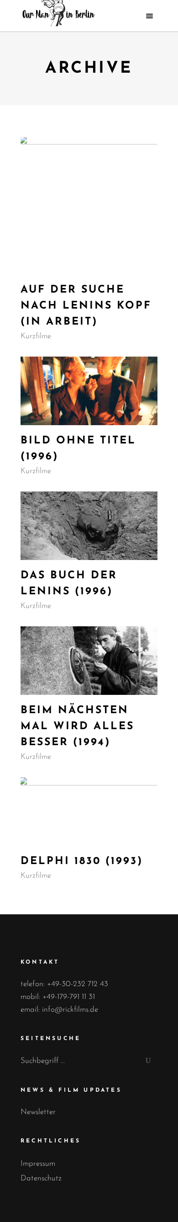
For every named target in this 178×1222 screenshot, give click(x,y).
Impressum (38, 1164)
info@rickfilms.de (70, 1010)
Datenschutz (41, 1178)
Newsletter (38, 1112)
